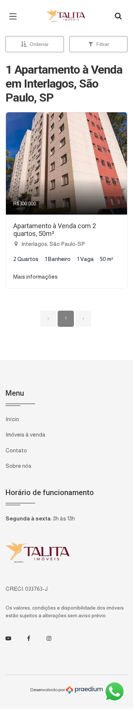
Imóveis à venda (25, 434)
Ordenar (39, 44)
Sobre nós (18, 466)
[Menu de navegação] (15, 16)
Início (12, 419)
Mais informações (35, 276)
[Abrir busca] (118, 16)
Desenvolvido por (48, 689)
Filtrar (102, 44)
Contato (16, 450)
